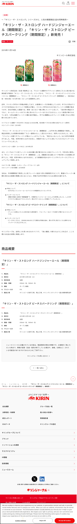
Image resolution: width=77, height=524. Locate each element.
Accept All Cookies (65, 520)
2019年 (24, 384)
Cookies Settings (20, 520)
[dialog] (38, 513)
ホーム (4, 384)
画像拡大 (26, 85)
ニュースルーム (14, 384)
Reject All (43, 520)
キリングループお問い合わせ (37, 356)
